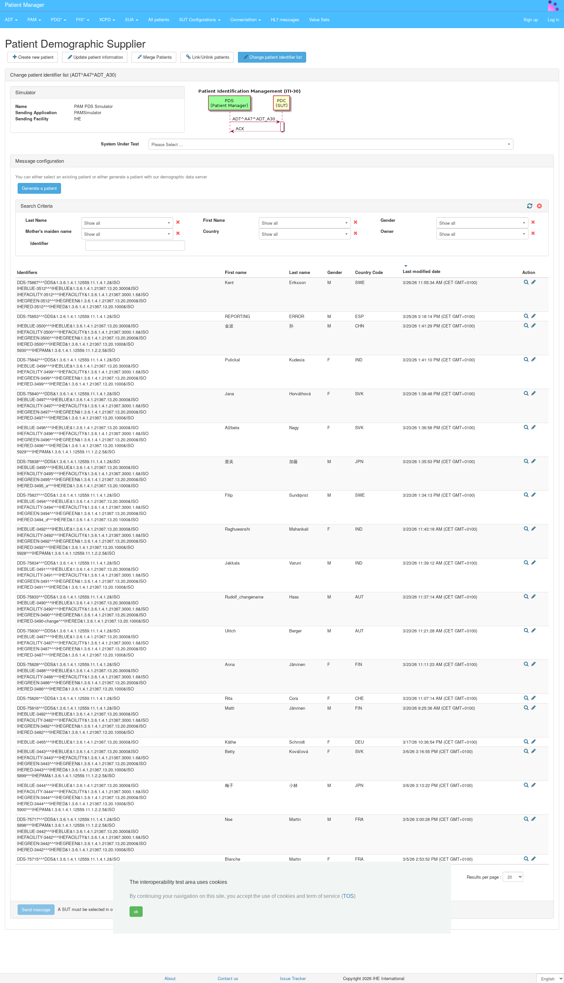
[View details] (526, 282)
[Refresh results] (529, 206)
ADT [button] (9, 19)
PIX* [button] (81, 19)
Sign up (531, 19)
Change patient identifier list (275, 57)
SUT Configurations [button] (198, 19)
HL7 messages (285, 19)
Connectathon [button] (244, 19)
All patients (158, 19)
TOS (348, 896)
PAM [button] (32, 19)
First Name (214, 220)
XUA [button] (130, 19)
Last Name (36, 220)
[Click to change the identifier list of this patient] (533, 282)
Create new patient (36, 57)
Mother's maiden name (48, 231)
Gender (388, 220)
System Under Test (120, 144)
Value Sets (319, 19)
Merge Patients (157, 57)
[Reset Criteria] (538, 206)
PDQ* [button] (57, 19)
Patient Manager (24, 4)
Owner (387, 231)
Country (211, 231)
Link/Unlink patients (210, 57)
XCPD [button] (105, 19)
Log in (553, 19)
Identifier (39, 243)
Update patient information (98, 57)
